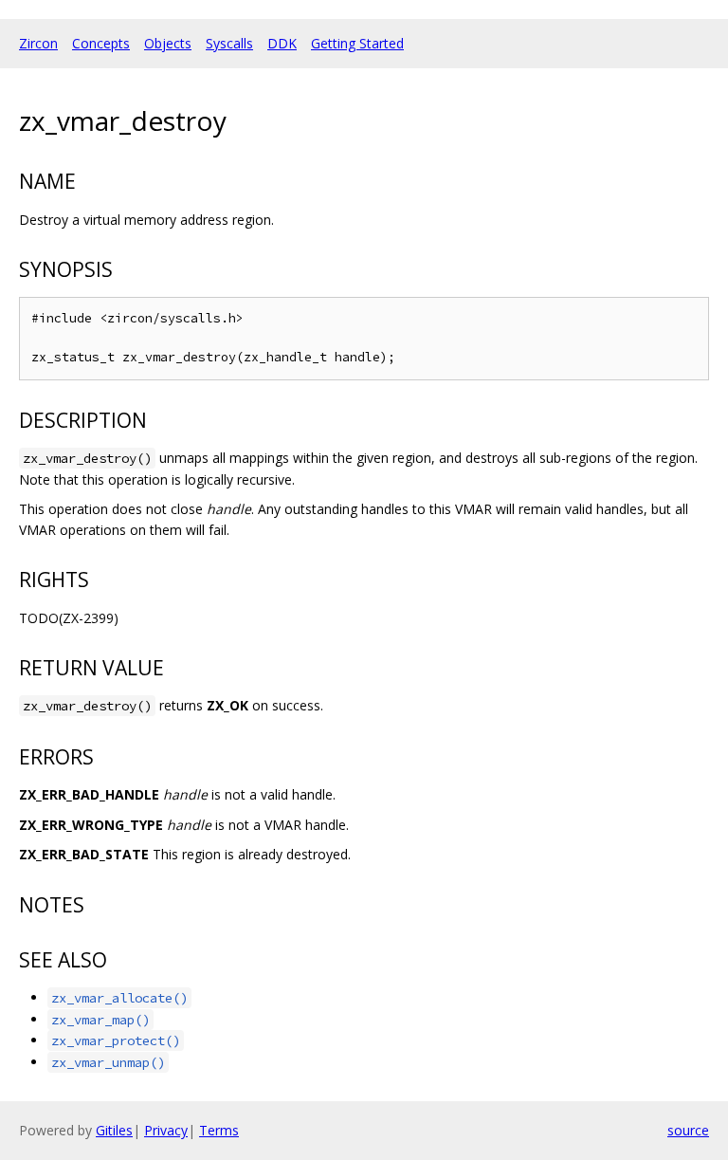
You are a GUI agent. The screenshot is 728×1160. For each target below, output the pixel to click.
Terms (219, 1130)
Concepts (101, 43)
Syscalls (229, 43)
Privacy (166, 1130)
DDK (282, 43)
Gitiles (114, 1130)
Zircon (38, 43)
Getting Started (357, 43)
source (688, 1130)
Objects (167, 43)
